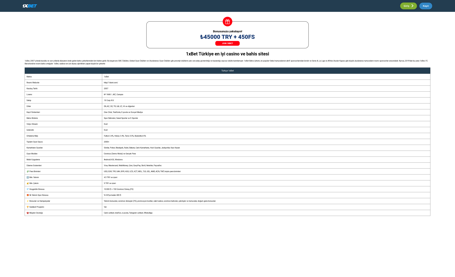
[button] (408, 5)
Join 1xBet (227, 43)
